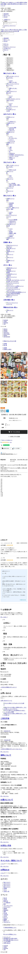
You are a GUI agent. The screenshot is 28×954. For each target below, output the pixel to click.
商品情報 (3, 454)
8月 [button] (1, 489)
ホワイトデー (6, 907)
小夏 (10, 147)
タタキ (11, 80)
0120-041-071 (7, 731)
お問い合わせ (6, 943)
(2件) (11, 442)
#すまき (5, 17)
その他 (11, 159)
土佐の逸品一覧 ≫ (9, 299)
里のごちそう (6, 886)
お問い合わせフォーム (6, 700)
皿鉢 (10, 213)
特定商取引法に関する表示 (10, 938)
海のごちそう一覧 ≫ (9, 73)
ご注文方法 (5, 718)
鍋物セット (6, 920)
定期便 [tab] (8, 65)
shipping (5, 330)
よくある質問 (6, 941)
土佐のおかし (12, 221)
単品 (10, 97)
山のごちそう (6, 883)
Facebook (5, 320)
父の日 (5, 899)
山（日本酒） (12, 183)
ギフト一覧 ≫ (7, 265)
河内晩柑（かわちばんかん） (16, 154)
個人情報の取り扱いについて (10, 940)
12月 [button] (2, 495)
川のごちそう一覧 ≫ (9, 162)
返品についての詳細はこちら (7, 440)
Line (4, 324)
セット (11, 95)
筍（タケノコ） (13, 138)
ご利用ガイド (6, 19)
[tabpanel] (15, 92)
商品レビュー (13, 454)
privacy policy (6, 334)
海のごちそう (6, 882)
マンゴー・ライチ (13, 156)
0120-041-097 (7, 740)
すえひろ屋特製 (13, 219)
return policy (6, 332)
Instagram (5, 322)
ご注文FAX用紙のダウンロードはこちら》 (11, 749)
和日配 (11, 231)
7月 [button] (1, 488)
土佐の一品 (6, 891)
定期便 (5, 343)
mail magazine (6, 336)
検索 (6, 21)
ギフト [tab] (8, 66)
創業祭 (5, 919)
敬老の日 (5, 901)
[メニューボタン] (1, 1)
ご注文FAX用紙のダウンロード (9, 687)
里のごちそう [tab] (9, 63)
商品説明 (7, 454)
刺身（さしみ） (13, 82)
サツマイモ (12, 141)
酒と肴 (5, 345)
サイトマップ (6, 937)
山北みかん (12, 153)
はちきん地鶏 (12, 127)
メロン (11, 150)
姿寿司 (11, 206)
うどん (11, 228)
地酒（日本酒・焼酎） (15, 185)
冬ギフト (5, 917)
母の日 (5, 898)
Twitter (5, 321)
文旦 (10, 148)
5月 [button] (1, 485)
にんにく (11, 139)
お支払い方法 (6, 845)
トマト (11, 136)
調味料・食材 (12, 233)
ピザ (10, 230)
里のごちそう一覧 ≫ (9, 195)
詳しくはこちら (5, 751)
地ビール (11, 186)
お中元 (5, 916)
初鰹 (4, 911)
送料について (6, 755)
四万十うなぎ (12, 169)
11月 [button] (2, 494)
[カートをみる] (4, 27)
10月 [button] (2, 492)
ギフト (5, 889)
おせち (11, 212)
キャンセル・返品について (11, 860)
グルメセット (6, 922)
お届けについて (7, 800)
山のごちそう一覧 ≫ (9, 114)
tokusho (5, 335)
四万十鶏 (11, 129)
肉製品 (11, 236)
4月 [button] (1, 483)
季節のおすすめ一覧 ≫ (10, 307)
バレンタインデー (8, 905)
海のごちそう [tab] (9, 58)
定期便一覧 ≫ (7, 242)
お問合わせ (5, 870)
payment (5, 331)
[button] (5, 44)
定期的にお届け (7, 349)
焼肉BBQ (5, 910)
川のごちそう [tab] (9, 61)
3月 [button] (1, 482)
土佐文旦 (5, 914)
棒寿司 (11, 204)
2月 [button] (1, 480)
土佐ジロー (12, 130)
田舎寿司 (11, 203)
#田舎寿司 (6, 14)
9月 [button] (1, 491)
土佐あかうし (12, 121)
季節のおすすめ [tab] (10, 70)
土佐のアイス (12, 222)
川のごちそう (6, 885)
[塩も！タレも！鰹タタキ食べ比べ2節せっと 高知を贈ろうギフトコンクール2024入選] (14, 31)
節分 (4, 904)
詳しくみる (4, 617)
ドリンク (11, 234)
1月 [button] (1, 479)
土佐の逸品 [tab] (9, 68)
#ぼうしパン (6, 15)
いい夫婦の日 (6, 902)
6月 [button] (1, 486)
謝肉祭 (5, 908)
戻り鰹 (5, 913)
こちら (2, 863)
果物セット (12, 157)
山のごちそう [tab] (9, 59)
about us (5, 329)
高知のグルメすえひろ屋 (9, 341)
